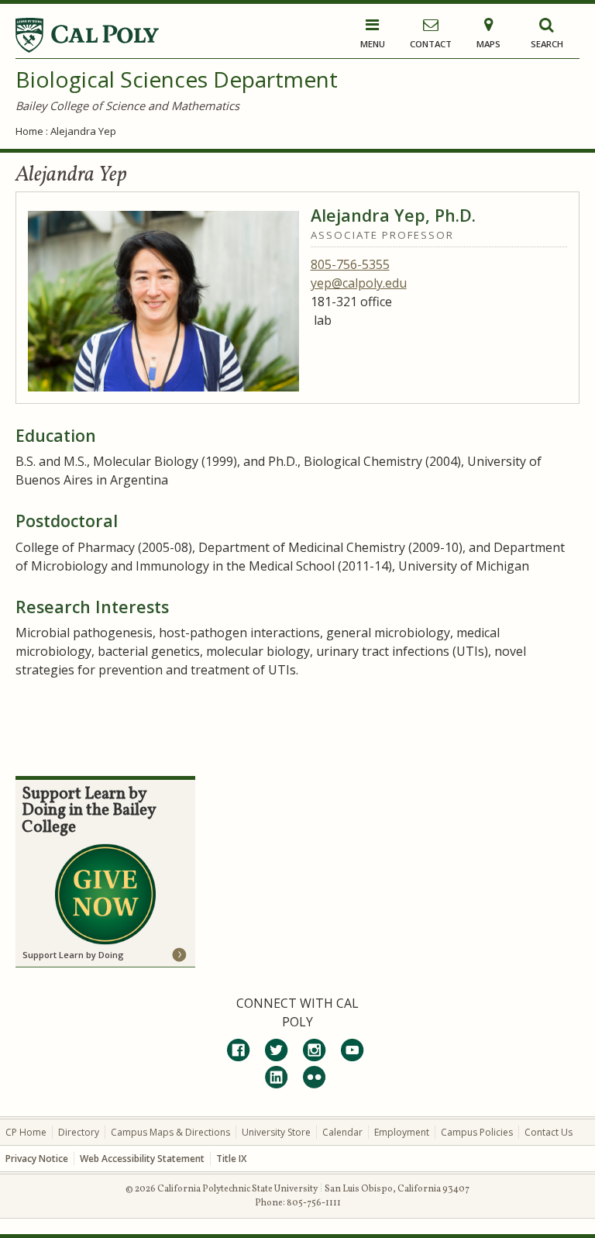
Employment (401, 1132)
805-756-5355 (350, 264)
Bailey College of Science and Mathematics (127, 105)
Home (29, 131)
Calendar (342, 1132)
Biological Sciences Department (176, 79)
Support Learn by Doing (73, 954)
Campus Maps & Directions (170, 1132)
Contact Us (548, 1132)
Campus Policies (477, 1132)
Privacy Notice (36, 1158)
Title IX (231, 1158)
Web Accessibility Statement (142, 1158)
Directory (78, 1132)
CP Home (25, 1132)
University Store (276, 1132)
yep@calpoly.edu (359, 282)
